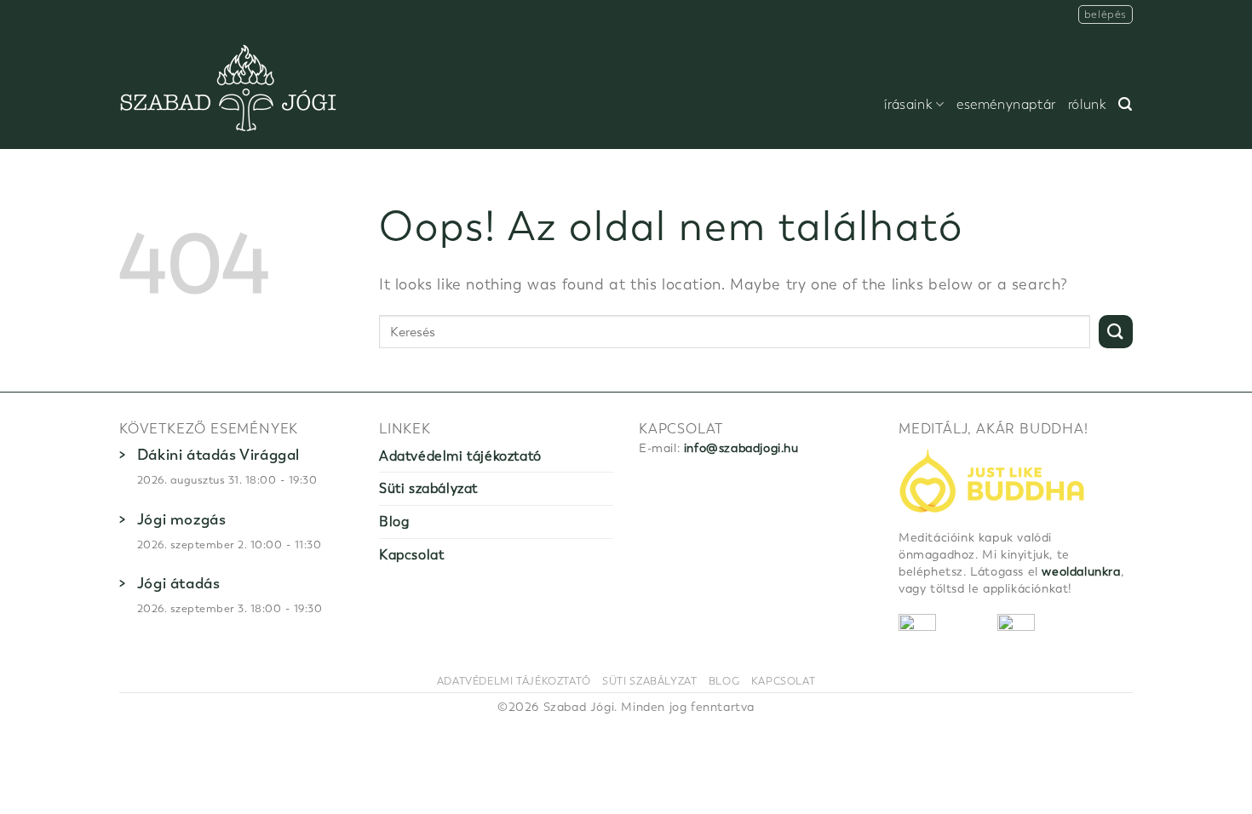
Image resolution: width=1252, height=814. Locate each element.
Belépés (1105, 14)
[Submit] (1116, 331)
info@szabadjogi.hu (741, 448)
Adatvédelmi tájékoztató (460, 456)
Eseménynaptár (1006, 104)
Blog (394, 521)
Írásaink (908, 104)
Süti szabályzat (428, 488)
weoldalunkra (1081, 572)
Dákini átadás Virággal (218, 454)
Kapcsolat (411, 555)
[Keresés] (1125, 104)
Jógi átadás (179, 583)
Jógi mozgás (182, 519)
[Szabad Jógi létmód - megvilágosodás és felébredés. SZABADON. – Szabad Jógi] (228, 89)
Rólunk (1087, 104)
